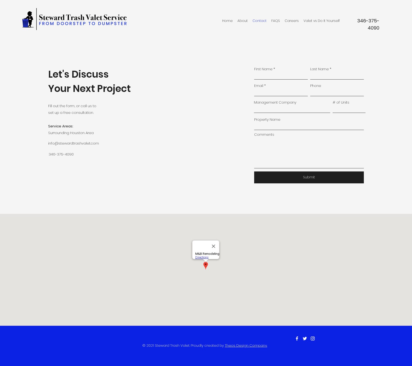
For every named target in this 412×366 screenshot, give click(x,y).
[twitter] (305, 338)
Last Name (319, 69)
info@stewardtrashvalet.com (73, 143)
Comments (264, 134)
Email (258, 85)
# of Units (341, 102)
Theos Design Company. (246, 345)
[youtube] (312, 338)
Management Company (275, 102)
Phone (315, 85)
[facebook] (297, 338)
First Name (263, 69)
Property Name (267, 119)
